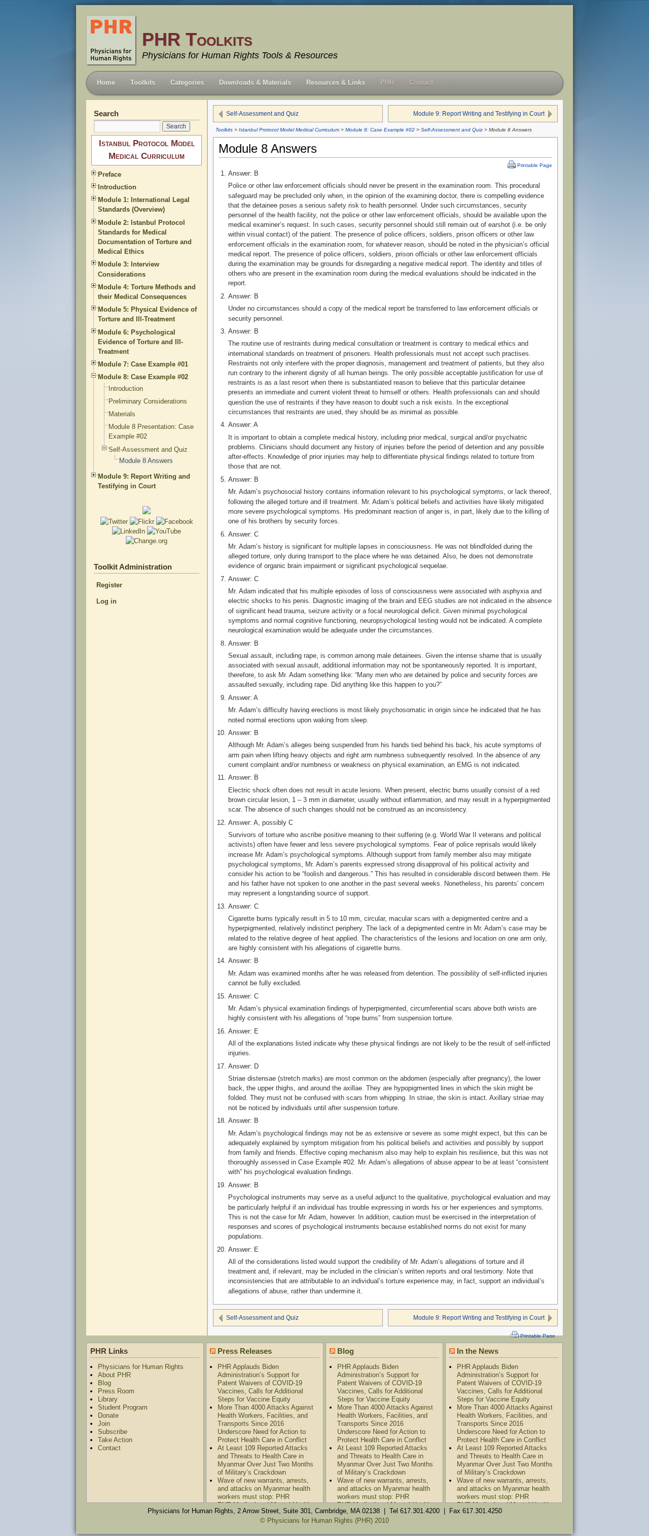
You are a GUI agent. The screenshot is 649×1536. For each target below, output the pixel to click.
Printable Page (534, 165)
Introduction (117, 187)
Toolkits (142, 82)
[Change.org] (146, 541)
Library (108, 1399)
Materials (122, 414)
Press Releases (245, 1351)
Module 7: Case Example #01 (143, 364)
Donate (108, 1415)
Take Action (115, 1440)
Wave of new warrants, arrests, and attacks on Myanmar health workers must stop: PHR (264, 1488)
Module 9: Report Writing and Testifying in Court (479, 113)
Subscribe (112, 1431)
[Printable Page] (510, 165)
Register (109, 585)
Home (106, 82)
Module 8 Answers (146, 460)
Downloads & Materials (255, 82)
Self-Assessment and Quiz (262, 113)
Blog (104, 1383)
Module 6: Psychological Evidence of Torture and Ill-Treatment (140, 341)
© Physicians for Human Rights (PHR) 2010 (324, 1520)
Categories (187, 82)
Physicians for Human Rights (141, 1367)
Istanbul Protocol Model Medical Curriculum (289, 129)
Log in (106, 601)
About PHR (114, 1375)
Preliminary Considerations (148, 401)
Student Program (123, 1407)
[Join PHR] (146, 512)
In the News (477, 1351)
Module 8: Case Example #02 (380, 129)
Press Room (116, 1391)
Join (104, 1423)
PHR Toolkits (197, 39)
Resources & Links (335, 82)
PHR (387, 82)
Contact (421, 82)
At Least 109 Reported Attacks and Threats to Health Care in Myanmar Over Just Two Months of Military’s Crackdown (265, 1460)
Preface (109, 174)
